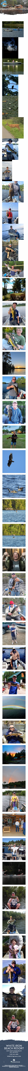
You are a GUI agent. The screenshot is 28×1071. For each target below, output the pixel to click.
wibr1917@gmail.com (14, 1056)
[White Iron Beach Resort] (4, 3)
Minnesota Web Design (8, 1066)
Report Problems (14, 1067)
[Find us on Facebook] (14, 1060)
